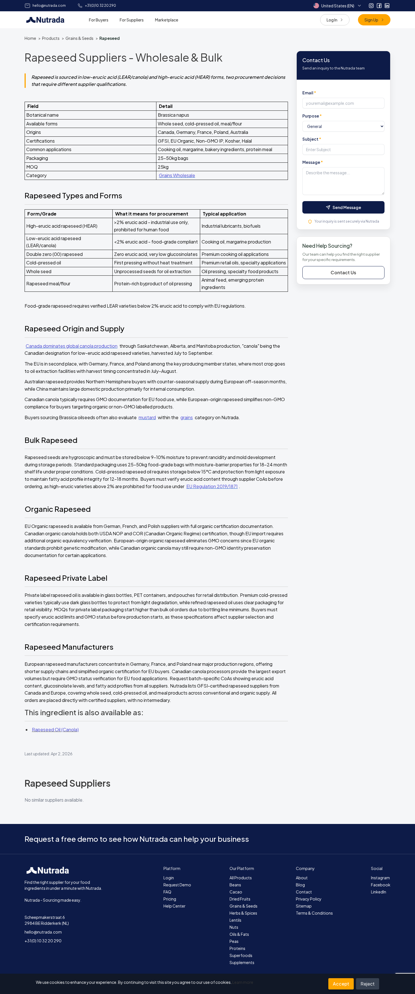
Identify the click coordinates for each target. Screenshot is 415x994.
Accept (341, 984)
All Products (241, 877)
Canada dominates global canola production (71, 346)
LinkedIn (378, 891)
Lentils (235, 920)
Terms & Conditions (314, 912)
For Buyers (98, 19)
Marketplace (166, 19)
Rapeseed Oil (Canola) (55, 729)
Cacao (236, 891)
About (302, 877)
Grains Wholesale (177, 175)
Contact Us (343, 272)
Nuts (234, 927)
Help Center (174, 905)
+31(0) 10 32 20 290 (43, 940)
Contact (304, 891)
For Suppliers (132, 19)
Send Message (347, 207)
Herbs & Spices (243, 912)
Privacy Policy (309, 898)
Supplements (242, 962)
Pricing (169, 898)
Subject (311, 139)
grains (186, 417)
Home (30, 38)
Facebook (380, 884)
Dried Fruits (240, 898)
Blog (300, 884)
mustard (147, 417)
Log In (332, 19)
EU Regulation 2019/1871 (212, 486)
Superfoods (241, 955)
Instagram (380, 877)
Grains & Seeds (79, 38)
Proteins (237, 948)
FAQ (167, 891)
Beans (235, 884)
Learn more (242, 982)
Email (309, 92)
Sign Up (371, 19)
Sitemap (304, 905)
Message (312, 162)
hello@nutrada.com (43, 931)
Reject (368, 984)
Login (168, 877)
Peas (234, 941)
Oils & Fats (239, 934)
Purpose (312, 115)
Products (51, 38)
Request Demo (177, 884)
